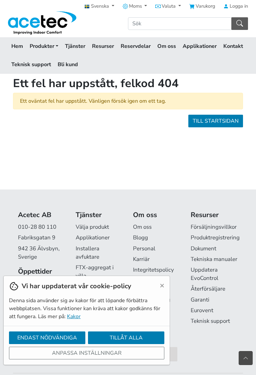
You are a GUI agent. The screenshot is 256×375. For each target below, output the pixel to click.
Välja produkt (92, 227)
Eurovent (202, 310)
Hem (17, 46)
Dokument (203, 248)
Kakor (74, 316)
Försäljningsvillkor (214, 227)
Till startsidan (216, 121)
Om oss (166, 46)
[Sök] (239, 23)
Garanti (200, 300)
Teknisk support (31, 64)
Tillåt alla (126, 337)
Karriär (141, 259)
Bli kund (68, 64)
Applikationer (200, 46)
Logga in (238, 6)
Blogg (140, 237)
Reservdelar (136, 46)
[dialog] (85, 325)
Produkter (43, 46)
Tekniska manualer (214, 259)
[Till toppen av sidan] (246, 358)
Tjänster (75, 46)
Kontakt (233, 46)
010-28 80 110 (37, 227)
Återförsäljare (208, 289)
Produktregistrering (215, 237)
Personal (144, 248)
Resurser (103, 46)
